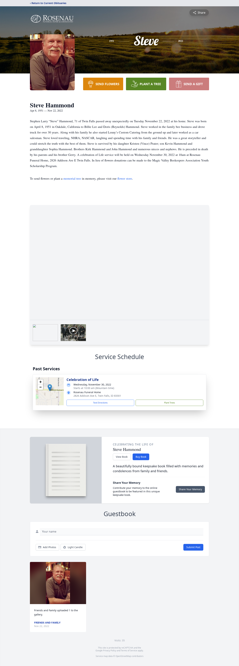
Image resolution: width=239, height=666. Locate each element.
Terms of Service (129, 650)
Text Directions (100, 402)
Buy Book (141, 456)
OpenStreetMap (123, 656)
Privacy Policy (109, 650)
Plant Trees (169, 402)
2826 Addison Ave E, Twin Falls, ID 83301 (97, 395)
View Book (122, 456)
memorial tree (72, 178)
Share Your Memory (190, 489)
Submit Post (193, 547)
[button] (50, 387)
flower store (124, 178)
